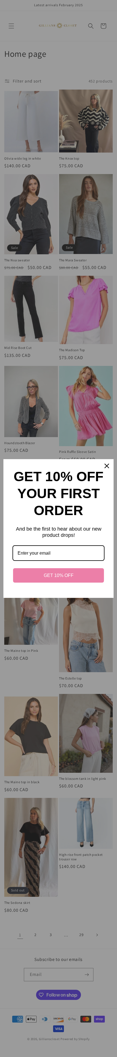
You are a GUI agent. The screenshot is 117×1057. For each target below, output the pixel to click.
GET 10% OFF (59, 575)
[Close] (107, 466)
